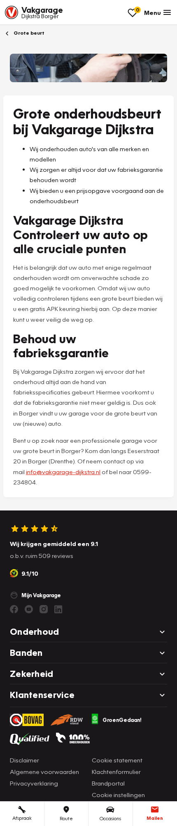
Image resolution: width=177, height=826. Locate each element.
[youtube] (29, 609)
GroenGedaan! (122, 720)
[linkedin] (58, 609)
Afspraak (22, 818)
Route (66, 818)
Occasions (110, 818)
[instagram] (44, 609)
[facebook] (14, 609)
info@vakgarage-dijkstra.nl (63, 471)
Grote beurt (28, 33)
